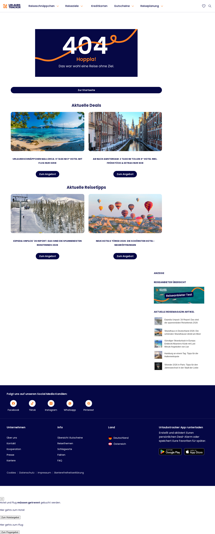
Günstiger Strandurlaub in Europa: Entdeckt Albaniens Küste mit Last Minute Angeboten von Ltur (180, 344)
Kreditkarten (99, 6)
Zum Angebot (47, 174)
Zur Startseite (86, 90)
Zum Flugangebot (9, 532)
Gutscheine (122, 6)
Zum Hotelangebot (10, 517)
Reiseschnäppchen (42, 6)
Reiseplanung (149, 6)
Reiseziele (72, 6)
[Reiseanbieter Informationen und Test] (179, 302)
